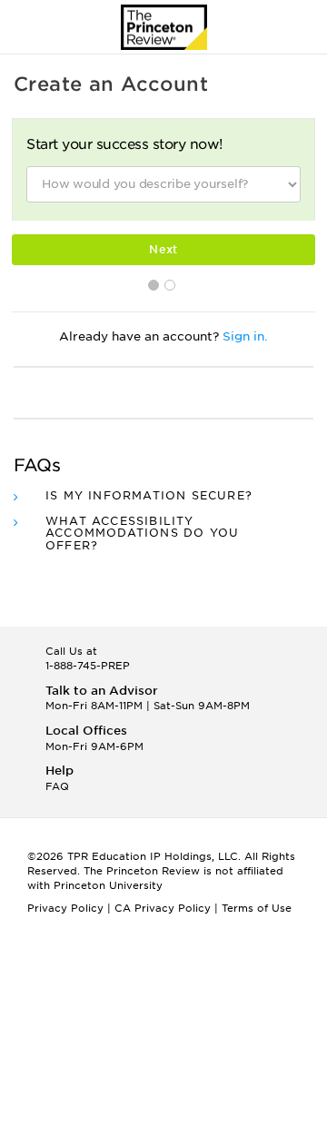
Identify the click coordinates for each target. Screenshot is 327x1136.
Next (163, 249)
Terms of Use (257, 908)
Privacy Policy (65, 908)
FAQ (57, 786)
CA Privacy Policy (162, 908)
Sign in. (245, 336)
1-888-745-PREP (87, 665)
